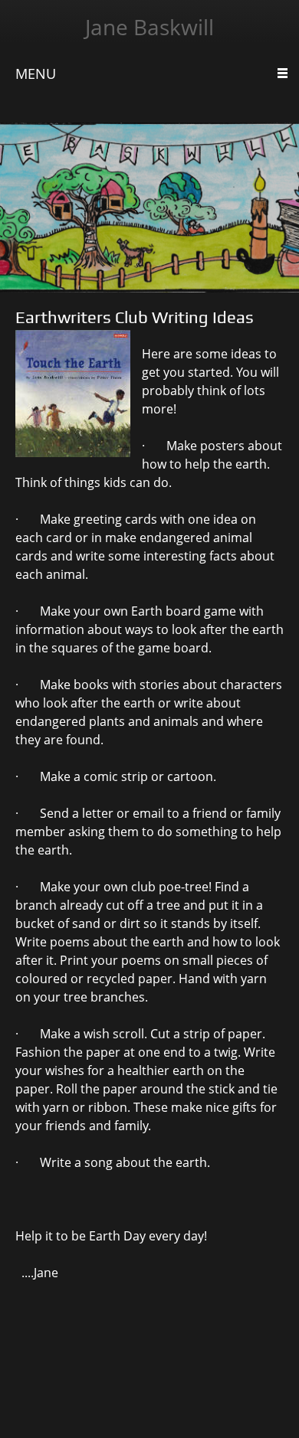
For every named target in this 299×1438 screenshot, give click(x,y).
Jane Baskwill (149, 26)
